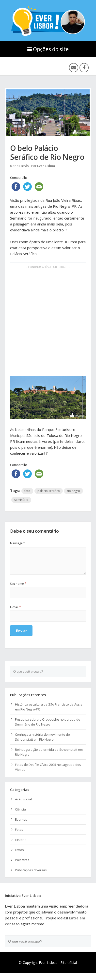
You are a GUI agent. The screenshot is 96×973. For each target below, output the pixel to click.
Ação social (23, 799)
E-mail (15, 607)
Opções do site (51, 49)
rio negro (73, 491)
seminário (21, 500)
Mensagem (17, 543)
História (21, 839)
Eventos (21, 819)
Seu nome (18, 584)
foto (27, 491)
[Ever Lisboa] (48, 34)
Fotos (19, 829)
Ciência (20, 809)
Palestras (22, 860)
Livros (19, 850)
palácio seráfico (48, 491)
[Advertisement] (48, 320)
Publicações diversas (31, 870)
